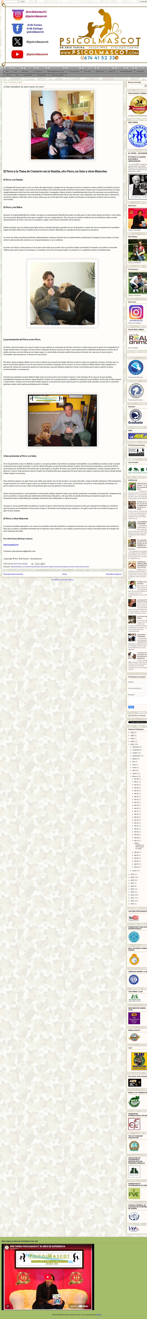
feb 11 (136, 829)
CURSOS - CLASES (89, 68)
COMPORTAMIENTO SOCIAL (55, 71)
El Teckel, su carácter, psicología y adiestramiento (137, 159)
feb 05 (136, 855)
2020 (133, 877)
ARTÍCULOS (42, 68)
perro (82, 566)
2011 (132, 901)
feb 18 (136, 808)
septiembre (136, 756)
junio (134, 764)
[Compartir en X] (40, 564)
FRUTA (17, 75)
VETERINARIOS (41, 75)
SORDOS (8, 75)
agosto (135, 759)
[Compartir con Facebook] (42, 564)
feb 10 (136, 832)
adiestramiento (16, 566)
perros (86, 566)
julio (134, 761)
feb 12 (136, 826)
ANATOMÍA (24, 71)
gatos (46, 566)
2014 (133, 892)
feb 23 (136, 793)
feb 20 (136, 802)
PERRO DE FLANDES (57, 75)
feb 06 (136, 852)
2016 (133, 886)
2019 (133, 880)
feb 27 (136, 782)
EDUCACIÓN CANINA (56, 68)
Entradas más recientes (13, 574)
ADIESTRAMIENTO (73, 68)
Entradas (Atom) (67, 579)
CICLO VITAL (87, 71)
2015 (133, 889)
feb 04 (136, 858)
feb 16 (136, 814)
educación (29, 566)
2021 (133, 874)
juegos (65, 566)
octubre (135, 753)
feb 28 (136, 779)
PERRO (130, 68)
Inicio (64, 574)
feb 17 (136, 811)
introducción (58, 566)
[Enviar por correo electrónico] (36, 564)
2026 (133, 732)
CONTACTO (17, 68)
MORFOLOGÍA (100, 71)
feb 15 (136, 817)
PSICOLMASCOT (11, 545)
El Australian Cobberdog (141, 635)
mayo (134, 767)
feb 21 (136, 799)
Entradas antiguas (113, 574)
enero (134, 870)
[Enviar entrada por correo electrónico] (31, 564)
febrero (135, 776)
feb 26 (136, 785)
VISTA (15, 71)
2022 (133, 744)
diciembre (136, 747)
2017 (133, 883)
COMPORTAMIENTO (126, 71)
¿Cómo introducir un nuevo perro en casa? (23, 86)
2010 (133, 904)
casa (24, 566)
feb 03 (136, 861)
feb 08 (136, 838)
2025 (133, 735)
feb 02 (136, 864)
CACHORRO (120, 68)
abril (134, 770)
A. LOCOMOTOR (38, 71)
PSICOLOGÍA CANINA (105, 68)
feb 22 (136, 796)
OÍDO (7, 71)
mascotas (71, 566)
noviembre (136, 750)
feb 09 (136, 835)
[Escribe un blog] (38, 564)
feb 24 (136, 790)
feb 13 (136, 823)
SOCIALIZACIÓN (74, 71)
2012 (133, 898)
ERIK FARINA (30, 68)
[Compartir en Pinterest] (44, 564)
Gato (42, 566)
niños (77, 566)
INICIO (8, 68)
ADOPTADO (140, 71)
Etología (37, 566)
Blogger (98, 1315)
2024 (133, 738)
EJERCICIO (112, 71)
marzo (134, 773)
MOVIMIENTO (27, 75)
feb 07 (136, 840)
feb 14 (136, 820)
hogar (51, 566)
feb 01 (136, 867)
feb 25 (136, 788)
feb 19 (136, 805)
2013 (133, 895)
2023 (133, 741)
